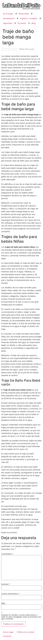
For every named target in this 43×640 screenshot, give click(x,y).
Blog (34, 23)
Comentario (7, 554)
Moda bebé (24, 13)
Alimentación (9, 18)
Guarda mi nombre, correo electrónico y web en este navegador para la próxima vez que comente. (21, 617)
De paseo (22, 23)
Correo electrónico (10, 594)
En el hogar (8, 13)
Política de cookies (25, 632)
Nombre (5, 584)
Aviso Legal (8, 632)
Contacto (7, 636)
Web (3, 603)
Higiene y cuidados (28, 18)
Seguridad (7, 23)
